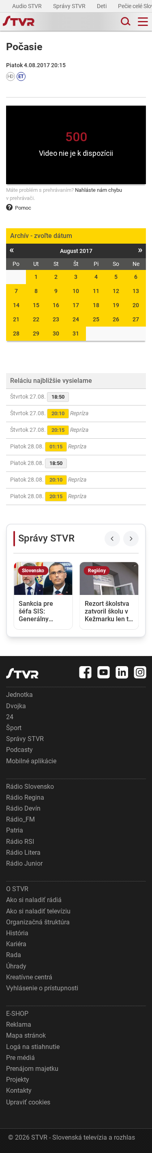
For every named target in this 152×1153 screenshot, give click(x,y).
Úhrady (16, 966)
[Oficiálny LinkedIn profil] (122, 672)
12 (116, 291)
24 (76, 319)
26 (116, 319)
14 (16, 305)
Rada (13, 955)
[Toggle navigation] (143, 22)
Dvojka (16, 706)
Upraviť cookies (28, 1102)
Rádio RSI (20, 841)
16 (56, 305)
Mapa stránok (26, 1035)
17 (76, 305)
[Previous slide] (112, 538)
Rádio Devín (23, 808)
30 (56, 333)
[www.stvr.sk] (22, 673)
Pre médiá (20, 1058)
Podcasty (19, 750)
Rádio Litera (23, 852)
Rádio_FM (20, 819)
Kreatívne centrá (29, 977)
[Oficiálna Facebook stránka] (85, 672)
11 (96, 291)
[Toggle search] (125, 22)
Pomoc (23, 208)
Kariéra (16, 944)
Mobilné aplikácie (31, 761)
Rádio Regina (25, 797)
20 (136, 305)
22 (36, 319)
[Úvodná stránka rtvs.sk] (18, 22)
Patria (14, 830)
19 (116, 305)
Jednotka (19, 695)
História (17, 933)
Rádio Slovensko (30, 786)
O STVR (17, 889)
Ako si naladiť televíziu (38, 911)
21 (16, 319)
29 (36, 333)
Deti (102, 6)
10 (76, 291)
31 (76, 333)
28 (16, 333)
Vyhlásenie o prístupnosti (42, 988)
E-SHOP (17, 1013)
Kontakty (19, 1090)
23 (56, 319)
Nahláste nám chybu (98, 190)
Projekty (17, 1079)
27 (136, 319)
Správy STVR (70, 6)
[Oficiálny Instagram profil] (140, 672)
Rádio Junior (24, 863)
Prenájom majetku (32, 1068)
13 (136, 291)
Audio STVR (27, 6)
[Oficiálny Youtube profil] (104, 672)
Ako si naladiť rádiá (34, 900)
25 (96, 319)
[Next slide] (131, 538)
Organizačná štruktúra (38, 922)
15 (36, 305)
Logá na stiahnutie (33, 1047)
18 (96, 305)
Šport (13, 728)
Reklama (18, 1024)
